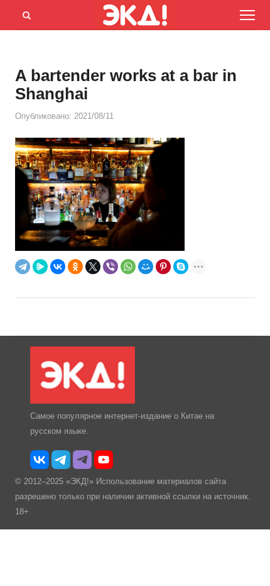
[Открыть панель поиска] (24, 13)
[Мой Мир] (145, 266)
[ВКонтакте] (57, 266)
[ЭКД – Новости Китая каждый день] (82, 401)
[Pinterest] (163, 266)
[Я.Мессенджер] (40, 266)
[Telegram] (22, 266)
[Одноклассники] (75, 266)
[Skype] (180, 266)
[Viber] (110, 266)
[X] (92, 266)
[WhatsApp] (128, 266)
